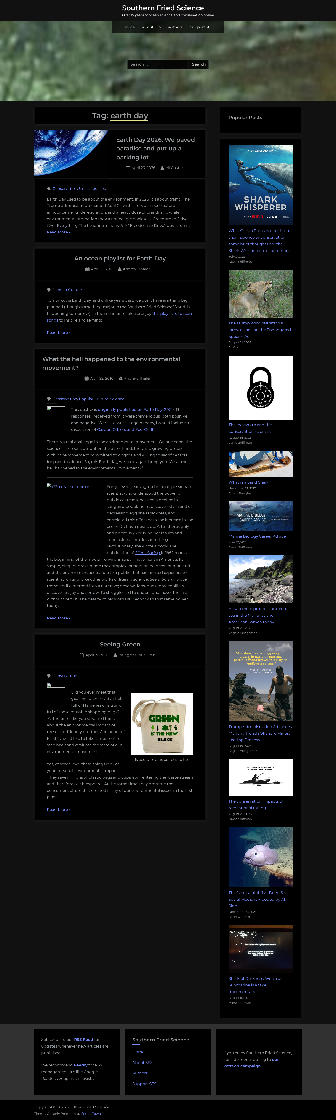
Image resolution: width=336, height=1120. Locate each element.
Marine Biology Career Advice (257, 536)
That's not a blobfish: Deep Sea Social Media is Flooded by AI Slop (258, 899)
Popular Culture (67, 289)
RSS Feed (83, 1039)
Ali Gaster (174, 167)
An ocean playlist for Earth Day (120, 258)
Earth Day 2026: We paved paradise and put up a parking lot (155, 148)
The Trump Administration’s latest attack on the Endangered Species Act (260, 330)
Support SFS (201, 27)
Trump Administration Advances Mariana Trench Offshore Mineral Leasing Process (260, 733)
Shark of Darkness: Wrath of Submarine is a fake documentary (255, 985)
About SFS (151, 27)
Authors (175, 27)
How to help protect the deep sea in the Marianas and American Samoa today (257, 615)
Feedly (81, 1065)
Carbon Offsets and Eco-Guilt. (126, 429)
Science (117, 399)
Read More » (59, 233)
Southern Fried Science (163, 8)
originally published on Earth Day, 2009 (136, 409)
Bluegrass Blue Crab (136, 654)
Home (129, 27)
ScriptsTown (91, 1113)
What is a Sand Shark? (250, 482)
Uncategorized (92, 188)
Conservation (65, 188)
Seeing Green (120, 644)
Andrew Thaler (136, 268)
